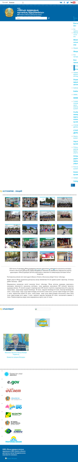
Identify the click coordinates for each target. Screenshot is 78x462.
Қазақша (11, 2)
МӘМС (75, 94)
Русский (5, 2)
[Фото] (12, 202)
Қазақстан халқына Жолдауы (16, 357)
